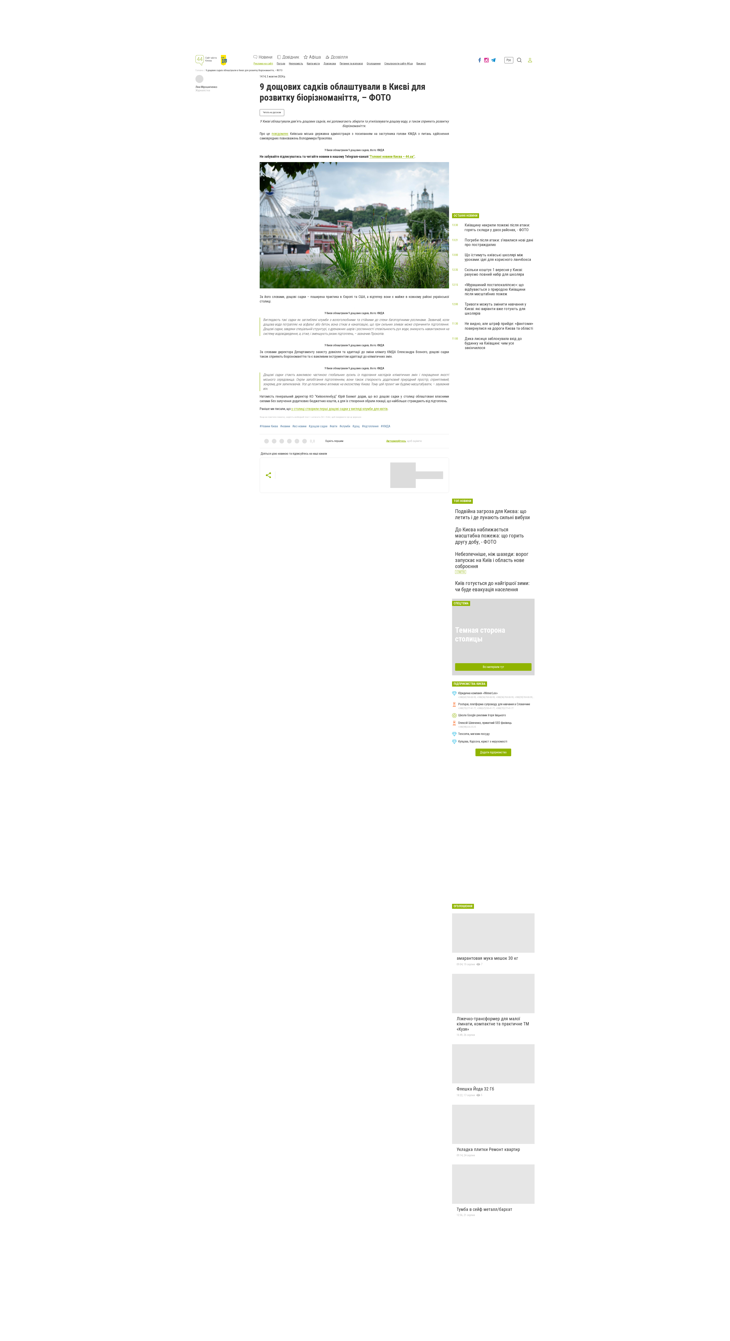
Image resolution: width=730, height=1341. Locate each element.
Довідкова (330, 63)
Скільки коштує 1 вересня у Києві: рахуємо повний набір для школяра (494, 272)
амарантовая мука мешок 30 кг (487, 958)
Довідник (290, 57)
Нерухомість (296, 63)
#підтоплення (370, 426)
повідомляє (280, 134)
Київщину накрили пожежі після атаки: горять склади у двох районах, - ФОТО (497, 227)
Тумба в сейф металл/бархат (484, 1209)
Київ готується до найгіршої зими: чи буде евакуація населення (492, 586)
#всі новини (299, 426)
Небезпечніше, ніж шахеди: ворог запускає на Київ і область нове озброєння (491, 560)
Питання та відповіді (351, 63)
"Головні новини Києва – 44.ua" (391, 156)
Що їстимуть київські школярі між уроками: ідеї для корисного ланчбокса (498, 257)
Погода (281, 63)
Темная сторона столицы (480, 634)
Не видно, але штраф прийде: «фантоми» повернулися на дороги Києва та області (499, 325)
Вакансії (421, 63)
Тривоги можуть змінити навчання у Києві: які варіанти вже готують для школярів (495, 309)
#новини (285, 426)
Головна (199, 70)
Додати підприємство (493, 752)
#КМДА (385, 426)
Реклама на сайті (263, 63)
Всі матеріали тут (493, 667)
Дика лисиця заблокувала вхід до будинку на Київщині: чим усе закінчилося (493, 343)
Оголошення (374, 63)
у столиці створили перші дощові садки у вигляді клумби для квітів (339, 409)
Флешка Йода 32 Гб (475, 1089)
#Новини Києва (269, 426)
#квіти (333, 426)
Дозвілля (339, 57)
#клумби (345, 426)
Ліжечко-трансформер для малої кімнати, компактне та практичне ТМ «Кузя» (493, 1024)
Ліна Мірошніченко (206, 87)
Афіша (315, 57)
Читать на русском (272, 112)
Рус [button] (508, 60)
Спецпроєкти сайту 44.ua (398, 63)
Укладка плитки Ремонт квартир (488, 1149)
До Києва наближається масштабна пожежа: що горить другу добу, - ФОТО (489, 535)
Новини (265, 57)
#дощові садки (318, 426)
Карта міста (313, 63)
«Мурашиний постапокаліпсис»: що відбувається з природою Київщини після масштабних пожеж (495, 289)
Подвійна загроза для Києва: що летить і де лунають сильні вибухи (492, 514)
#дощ (356, 426)
